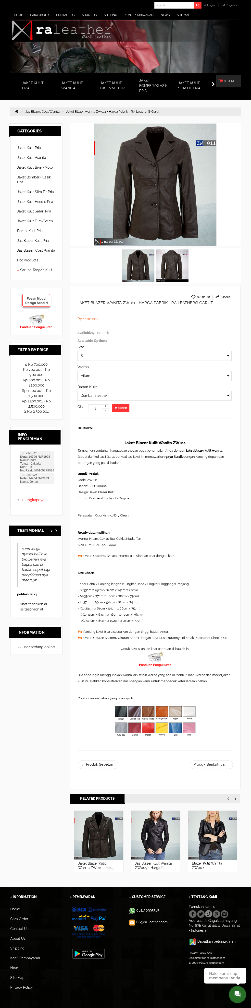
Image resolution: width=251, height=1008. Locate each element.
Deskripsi (85, 428)
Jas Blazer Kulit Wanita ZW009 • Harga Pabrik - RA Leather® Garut (153, 867)
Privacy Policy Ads (200, 952)
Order (122, 408)
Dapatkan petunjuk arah (216, 941)
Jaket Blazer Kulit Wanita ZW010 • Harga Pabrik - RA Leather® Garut (96, 870)
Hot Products (27, 260)
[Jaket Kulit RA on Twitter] (201, 913)
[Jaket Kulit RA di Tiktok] (208, 913)
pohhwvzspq (27, 594)
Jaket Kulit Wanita (31, 158)
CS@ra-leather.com (152, 922)
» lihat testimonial (32, 604)
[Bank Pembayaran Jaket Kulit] (88, 923)
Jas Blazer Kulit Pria (33, 241)
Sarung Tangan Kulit (36, 270)
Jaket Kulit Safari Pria (34, 211)
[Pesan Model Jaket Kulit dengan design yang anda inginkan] (36, 295)
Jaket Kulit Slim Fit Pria (35, 192)
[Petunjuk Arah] (193, 941)
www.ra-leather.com (211, 962)
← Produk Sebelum (97, 764)
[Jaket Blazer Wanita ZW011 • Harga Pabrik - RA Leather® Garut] (138, 265)
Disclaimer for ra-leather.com (207, 957)
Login (211, 5)
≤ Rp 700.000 (36, 364)
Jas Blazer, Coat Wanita (36, 250)
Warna (83, 367)
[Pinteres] (216, 913)
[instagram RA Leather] (224, 913)
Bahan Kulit (87, 387)
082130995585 (148, 910)
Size (80, 347)
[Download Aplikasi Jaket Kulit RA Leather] (88, 953)
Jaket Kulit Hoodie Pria (35, 202)
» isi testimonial (30, 609)
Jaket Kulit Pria (29, 148)
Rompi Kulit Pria (30, 231)
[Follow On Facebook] (193, 913)
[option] (98, 841)
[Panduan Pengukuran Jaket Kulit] (36, 316)
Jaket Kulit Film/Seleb (35, 221)
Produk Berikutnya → (211, 764)
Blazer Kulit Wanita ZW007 (207, 865)
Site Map (194, 967)
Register (231, 5)
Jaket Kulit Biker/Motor (35, 167)
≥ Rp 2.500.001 (36, 411)
